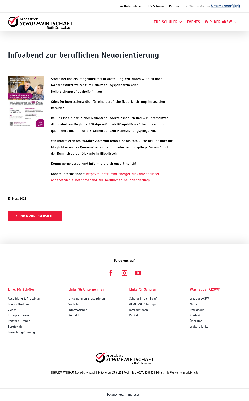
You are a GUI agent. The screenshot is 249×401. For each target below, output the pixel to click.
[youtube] (138, 273)
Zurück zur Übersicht (35, 216)
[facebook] (111, 273)
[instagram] (124, 273)
